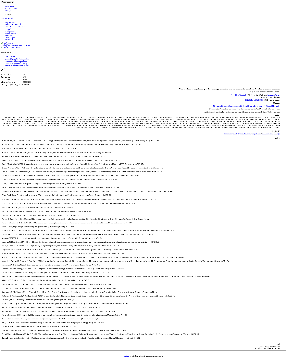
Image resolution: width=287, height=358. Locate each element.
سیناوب (126, 356)
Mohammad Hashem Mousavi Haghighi (227, 106)
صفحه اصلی (9, 6)
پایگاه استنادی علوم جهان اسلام (17, 59)
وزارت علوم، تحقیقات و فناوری (17, 65)
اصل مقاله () (238, 95)
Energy (277, 134)
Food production (267, 134)
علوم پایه (8, 28)
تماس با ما (9, 10)
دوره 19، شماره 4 (273, 95)
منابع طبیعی (9, 39)
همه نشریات (9, 22)
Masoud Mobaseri (272, 106)
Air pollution (256, 134)
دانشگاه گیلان (10, 56)
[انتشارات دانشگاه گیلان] (10, 47)
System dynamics (244, 134)
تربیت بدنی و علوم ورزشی (15, 26)
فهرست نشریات (11, 8)
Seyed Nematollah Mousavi (253, 106)
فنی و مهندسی (10, 33)
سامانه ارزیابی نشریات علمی (16, 61)
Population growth (230, 134)
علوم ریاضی (9, 31)
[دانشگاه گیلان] (7, 43)
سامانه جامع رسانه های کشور (16, 63)
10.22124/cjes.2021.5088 (254, 100)
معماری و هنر (10, 37)
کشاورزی (9, 35)
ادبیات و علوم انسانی (13, 24)
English (8, 14)
